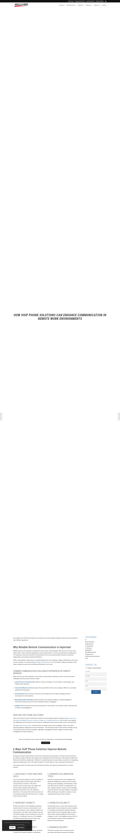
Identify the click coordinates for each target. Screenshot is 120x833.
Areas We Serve (71, 5)
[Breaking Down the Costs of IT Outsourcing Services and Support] (1, 416)
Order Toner (71, 1)
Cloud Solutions (89, 642)
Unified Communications (92, 656)
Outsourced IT (89, 654)
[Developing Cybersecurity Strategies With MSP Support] (119, 416)
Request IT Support (99, 1)
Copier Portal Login (90, 1)
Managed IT (88, 650)
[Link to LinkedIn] (106, 1)
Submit (96, 692)
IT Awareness (89, 646)
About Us (96, 5)
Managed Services (90, 652)
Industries (80, 5)
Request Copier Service (80, 1)
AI (85, 640)
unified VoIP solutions (25, 725)
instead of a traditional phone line (49, 720)
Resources (88, 5)
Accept (12, 827)
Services (61, 5)
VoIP (86, 658)
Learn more (20, 827)
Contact (104, 5)
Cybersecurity (89, 644)
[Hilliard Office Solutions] (21, 5)
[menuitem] (71, 1)
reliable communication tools (44, 662)
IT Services (88, 648)
